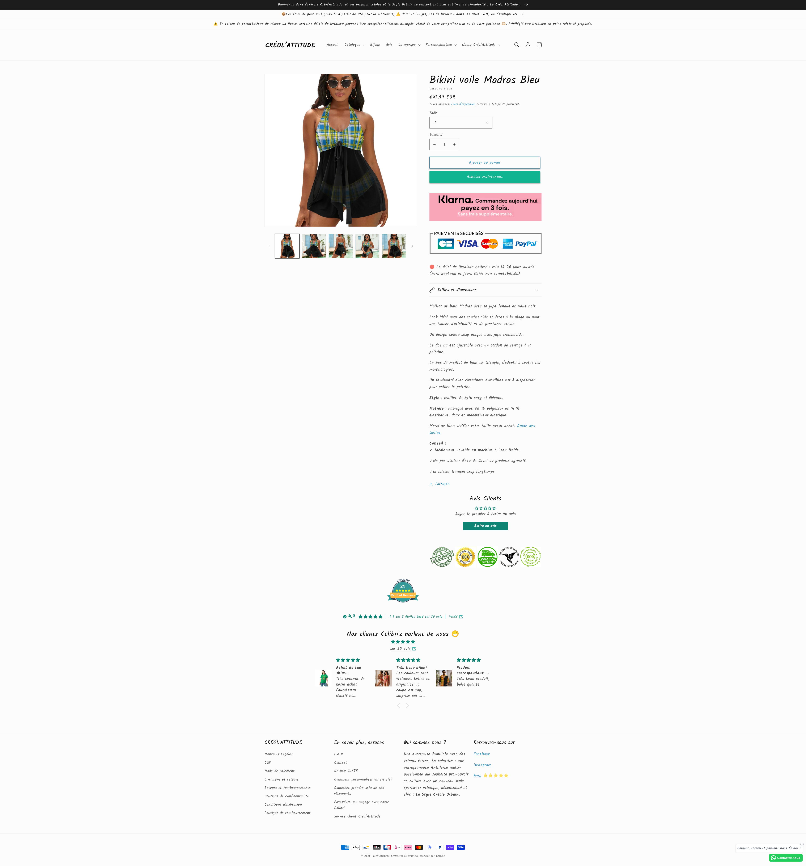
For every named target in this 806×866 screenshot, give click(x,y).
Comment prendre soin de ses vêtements (359, 791)
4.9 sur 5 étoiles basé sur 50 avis (416, 616)
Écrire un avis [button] (485, 526)
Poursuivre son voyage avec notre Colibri (361, 805)
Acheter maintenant (485, 177)
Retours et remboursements (287, 788)
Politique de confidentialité (286, 796)
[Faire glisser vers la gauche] (269, 246)
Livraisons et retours (281, 779)
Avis (477, 776)
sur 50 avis (400, 649)
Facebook (482, 754)
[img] (403, 642)
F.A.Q (338, 754)
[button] (354, 44)
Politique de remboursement (287, 813)
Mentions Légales (278, 754)
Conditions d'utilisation (283, 805)
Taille (433, 113)
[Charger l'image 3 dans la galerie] (340, 246)
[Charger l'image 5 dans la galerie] (394, 246)
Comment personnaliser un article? (363, 779)
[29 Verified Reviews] (403, 610)
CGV (267, 763)
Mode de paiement (279, 771)
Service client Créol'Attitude (357, 816)
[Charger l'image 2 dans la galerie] (314, 246)
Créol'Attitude (381, 856)
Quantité (435, 135)
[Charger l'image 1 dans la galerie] (287, 246)
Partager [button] (442, 484)
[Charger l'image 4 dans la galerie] (367, 246)
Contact (340, 763)
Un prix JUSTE (346, 771)
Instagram (482, 765)
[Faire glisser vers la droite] (412, 246)
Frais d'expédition (463, 104)
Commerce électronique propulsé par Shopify (418, 856)
